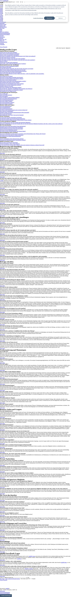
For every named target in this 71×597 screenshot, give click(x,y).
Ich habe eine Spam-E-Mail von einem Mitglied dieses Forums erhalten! (15, 120)
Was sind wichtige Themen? (6, 101)
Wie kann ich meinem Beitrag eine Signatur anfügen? (11, 78)
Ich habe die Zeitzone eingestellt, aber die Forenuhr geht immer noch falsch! (16, 68)
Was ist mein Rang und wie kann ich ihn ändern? (10, 72)
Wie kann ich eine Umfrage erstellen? (8, 80)
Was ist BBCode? (4, 93)
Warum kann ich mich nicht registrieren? (9, 62)
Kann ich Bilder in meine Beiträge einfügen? (10, 97)
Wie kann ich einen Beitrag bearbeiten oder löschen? (11, 77)
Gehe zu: (2, 577)
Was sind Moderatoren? (5, 107)
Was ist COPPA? (3, 61)
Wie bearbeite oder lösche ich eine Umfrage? (10, 82)
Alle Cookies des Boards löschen (12, 578)
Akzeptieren (49, 18)
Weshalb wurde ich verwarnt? (6, 86)
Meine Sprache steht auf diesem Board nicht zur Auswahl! (12, 70)
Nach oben (2, 153)
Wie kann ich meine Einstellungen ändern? (9, 66)
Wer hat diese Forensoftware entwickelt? (9, 142)
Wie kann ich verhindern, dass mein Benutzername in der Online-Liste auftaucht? (18, 56)
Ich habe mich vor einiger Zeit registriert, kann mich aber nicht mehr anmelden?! (17, 59)
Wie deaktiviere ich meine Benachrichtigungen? (10, 136)
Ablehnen (60, 18)
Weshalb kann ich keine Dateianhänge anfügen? (10, 85)
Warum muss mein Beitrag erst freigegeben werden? (11, 90)
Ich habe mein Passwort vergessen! (7, 57)
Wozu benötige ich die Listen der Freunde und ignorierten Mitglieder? (15, 122)
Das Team (2, 578)
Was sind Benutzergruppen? (6, 108)
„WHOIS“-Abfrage (28, 568)
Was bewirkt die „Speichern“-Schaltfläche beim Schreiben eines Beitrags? (16, 88)
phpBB (7, 588)
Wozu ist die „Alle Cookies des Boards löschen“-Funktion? (13, 63)
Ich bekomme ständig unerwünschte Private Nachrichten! (12, 118)
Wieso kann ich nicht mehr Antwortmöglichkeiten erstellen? (13, 81)
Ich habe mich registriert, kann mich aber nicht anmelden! (12, 58)
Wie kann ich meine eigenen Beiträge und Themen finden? (13, 131)
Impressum (2, 591)
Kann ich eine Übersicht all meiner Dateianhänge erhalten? (13, 140)
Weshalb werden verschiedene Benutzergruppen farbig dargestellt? (14, 112)
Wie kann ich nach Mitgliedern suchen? (8, 130)
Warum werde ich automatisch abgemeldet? (9, 54)
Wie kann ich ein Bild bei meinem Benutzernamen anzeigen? (13, 71)
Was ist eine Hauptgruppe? (6, 113)
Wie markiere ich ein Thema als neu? (8, 91)
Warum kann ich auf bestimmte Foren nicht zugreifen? (12, 83)
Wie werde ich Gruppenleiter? (6, 111)
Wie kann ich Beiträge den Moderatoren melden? (10, 87)
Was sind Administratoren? (6, 106)
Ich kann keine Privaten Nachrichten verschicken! (11, 117)
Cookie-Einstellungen (38, 18)
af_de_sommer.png (4, 0)
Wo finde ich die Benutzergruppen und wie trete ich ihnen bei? (13, 110)
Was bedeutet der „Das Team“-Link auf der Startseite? (12, 115)
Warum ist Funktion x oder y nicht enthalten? (10, 143)
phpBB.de (19, 558)
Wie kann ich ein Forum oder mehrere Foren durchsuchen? (13, 126)
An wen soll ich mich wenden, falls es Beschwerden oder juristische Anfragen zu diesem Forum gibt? (22, 145)
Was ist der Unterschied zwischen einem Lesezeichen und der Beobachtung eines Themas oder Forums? (23, 133)
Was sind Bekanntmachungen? (6, 100)
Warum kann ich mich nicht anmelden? (8, 52)
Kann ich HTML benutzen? (6, 95)
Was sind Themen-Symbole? (6, 103)
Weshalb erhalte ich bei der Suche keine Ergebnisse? (11, 127)
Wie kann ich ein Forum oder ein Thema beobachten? (11, 135)
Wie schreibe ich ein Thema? (6, 76)
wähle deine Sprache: (60, 48)
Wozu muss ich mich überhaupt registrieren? (9, 53)
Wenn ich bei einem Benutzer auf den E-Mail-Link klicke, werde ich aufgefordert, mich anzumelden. (22, 73)
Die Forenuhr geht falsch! (5, 67)
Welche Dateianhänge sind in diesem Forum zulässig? (12, 138)
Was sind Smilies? (4, 96)
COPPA (2, 180)
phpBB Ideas (64, 562)
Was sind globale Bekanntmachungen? (8, 98)
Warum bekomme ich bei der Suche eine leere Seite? (11, 128)
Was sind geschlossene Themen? (7, 102)
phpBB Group (32, 556)
